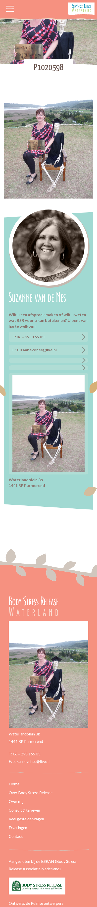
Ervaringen (18, 827)
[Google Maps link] (48, 360)
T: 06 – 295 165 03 (28, 336)
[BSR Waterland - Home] (34, 606)
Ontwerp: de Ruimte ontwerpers (36, 903)
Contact (16, 836)
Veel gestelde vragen (26, 818)
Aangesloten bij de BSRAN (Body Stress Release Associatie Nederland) (43, 865)
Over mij (16, 801)
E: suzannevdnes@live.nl (34, 349)
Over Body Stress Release (30, 792)
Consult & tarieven (24, 810)
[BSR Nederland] (48, 886)
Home (14, 783)
